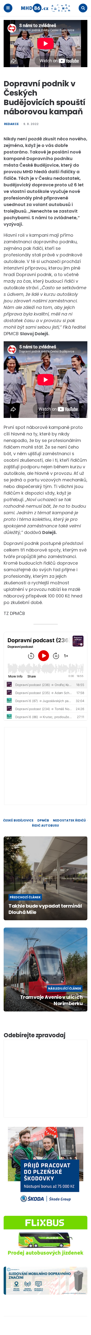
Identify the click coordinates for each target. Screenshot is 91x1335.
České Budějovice (18, 820)
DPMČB (43, 820)
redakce (11, 124)
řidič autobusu (45, 825)
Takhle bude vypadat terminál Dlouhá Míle (45, 909)
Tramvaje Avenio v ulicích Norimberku (51, 1000)
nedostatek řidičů (69, 820)
